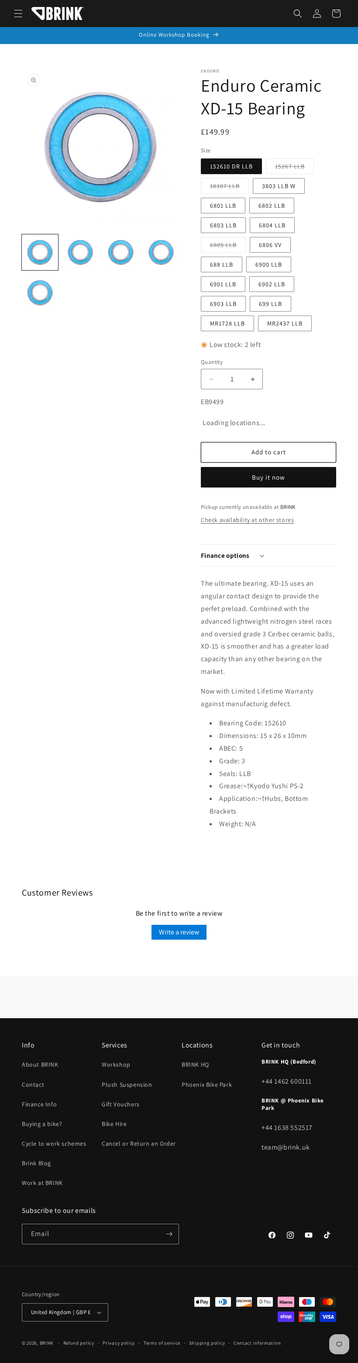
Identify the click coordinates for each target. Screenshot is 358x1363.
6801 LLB (223, 205)
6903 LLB (223, 304)
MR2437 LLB (285, 323)
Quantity (212, 362)
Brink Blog (36, 1163)
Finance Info (39, 1104)
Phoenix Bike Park (207, 1084)
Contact (33, 1084)
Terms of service (162, 1343)
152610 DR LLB (231, 166)
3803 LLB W (279, 186)
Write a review (179, 932)
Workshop (116, 1064)
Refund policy (78, 1343)
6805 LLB (228, 246)
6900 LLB (268, 264)
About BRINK (40, 1064)
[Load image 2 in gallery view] (80, 252)
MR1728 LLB (227, 323)
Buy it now (268, 477)
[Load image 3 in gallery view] (121, 252)
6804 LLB (272, 225)
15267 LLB (294, 168)
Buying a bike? (42, 1124)
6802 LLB (271, 205)
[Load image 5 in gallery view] (40, 293)
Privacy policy (119, 1343)
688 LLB (221, 264)
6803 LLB (223, 225)
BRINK (47, 1343)
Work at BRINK (42, 1183)
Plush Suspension (127, 1084)
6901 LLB (223, 284)
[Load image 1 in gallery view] (40, 252)
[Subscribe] (169, 1234)
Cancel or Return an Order (139, 1143)
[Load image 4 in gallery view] (161, 252)
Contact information (257, 1343)
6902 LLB (271, 284)
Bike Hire (114, 1124)
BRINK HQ (195, 1064)
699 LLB (270, 304)
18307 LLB (229, 188)
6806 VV (270, 245)
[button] (18, 13)
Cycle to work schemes (54, 1143)
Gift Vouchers (121, 1104)
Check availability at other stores (247, 520)
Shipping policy (207, 1343)
